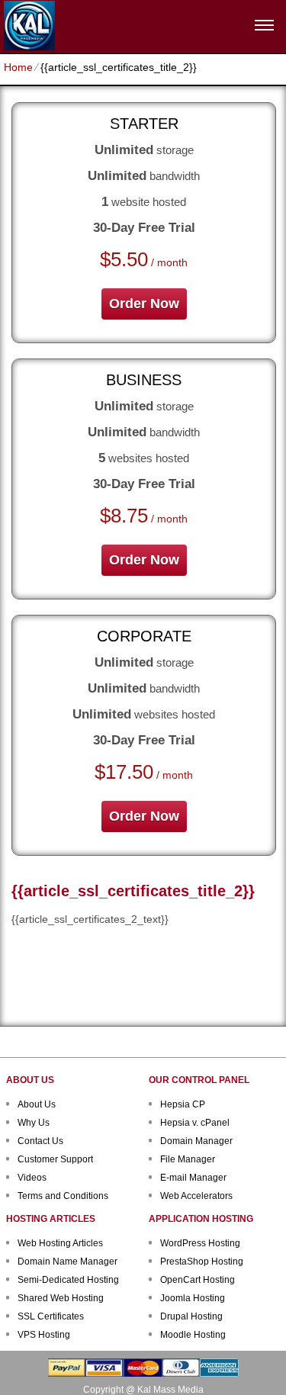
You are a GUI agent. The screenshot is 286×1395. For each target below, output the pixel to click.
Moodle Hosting (193, 1334)
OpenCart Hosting (197, 1279)
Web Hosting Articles (60, 1243)
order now (144, 303)
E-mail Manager (193, 1177)
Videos (32, 1177)
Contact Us (40, 1141)
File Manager (187, 1159)
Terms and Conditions (63, 1196)
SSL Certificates (51, 1316)
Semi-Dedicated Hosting (68, 1279)
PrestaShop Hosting (201, 1261)
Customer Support (55, 1159)
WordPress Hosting (200, 1243)
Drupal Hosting (191, 1316)
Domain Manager (196, 1141)
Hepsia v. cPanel (195, 1122)
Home (18, 67)
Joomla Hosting (192, 1298)
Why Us (34, 1122)
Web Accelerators (196, 1196)
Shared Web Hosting (61, 1298)
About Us (37, 1104)
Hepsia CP (182, 1104)
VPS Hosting (44, 1334)
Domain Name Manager (67, 1261)
